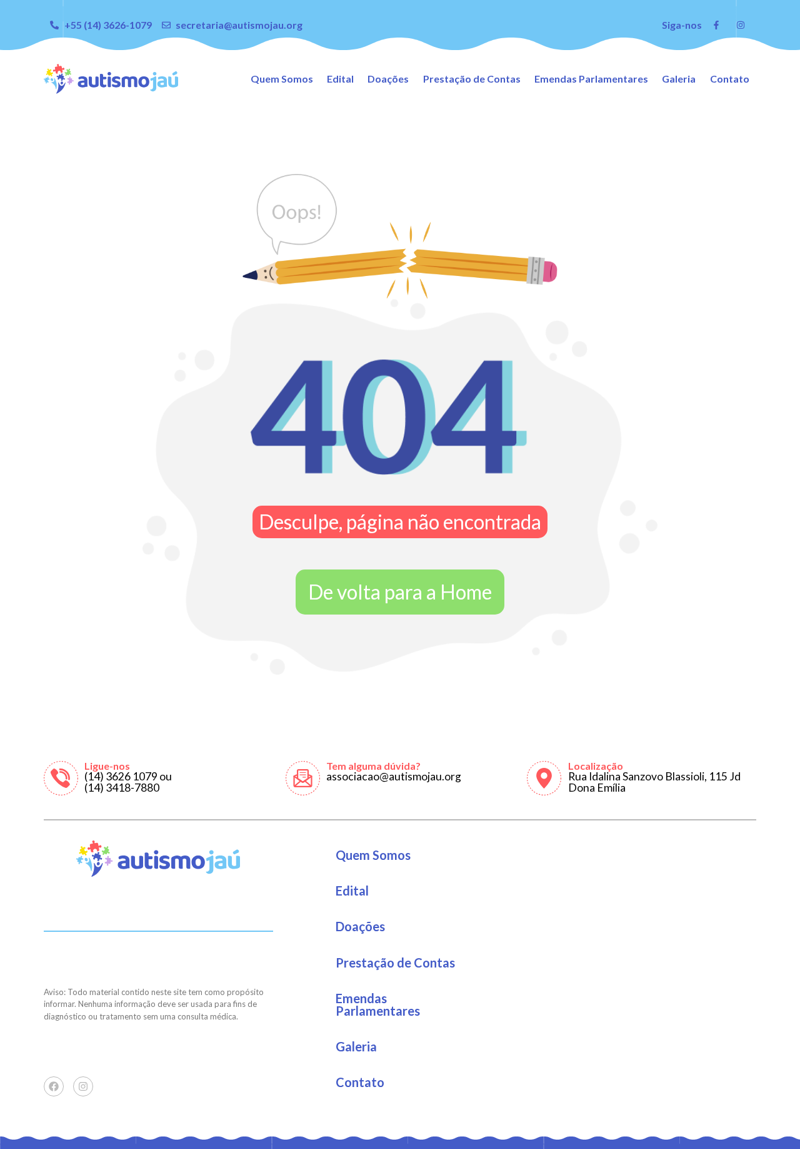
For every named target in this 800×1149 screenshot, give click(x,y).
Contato (729, 78)
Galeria (679, 78)
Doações (388, 78)
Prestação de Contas (472, 78)
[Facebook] (54, 1086)
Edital (340, 78)
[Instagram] (83, 1086)
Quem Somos (282, 78)
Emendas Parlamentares (591, 78)
